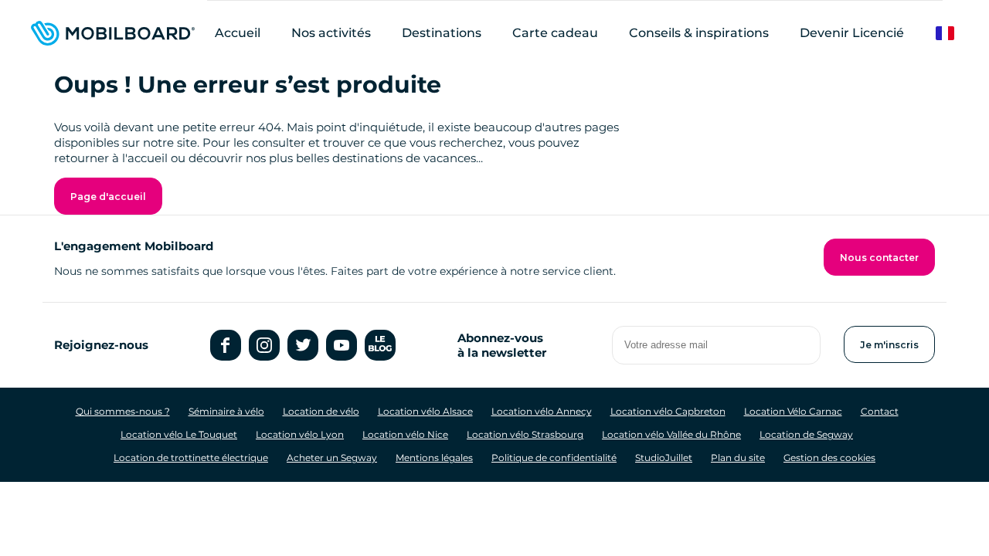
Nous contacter (879, 257)
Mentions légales (434, 457)
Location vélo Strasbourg (525, 434)
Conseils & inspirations (699, 32)
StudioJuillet (663, 457)
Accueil (237, 32)
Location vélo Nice (405, 434)
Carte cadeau (555, 32)
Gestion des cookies (829, 457)
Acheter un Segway (332, 457)
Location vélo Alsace (425, 411)
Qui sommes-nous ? (123, 411)
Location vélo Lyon (300, 434)
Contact (880, 411)
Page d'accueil (108, 196)
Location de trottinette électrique (191, 457)
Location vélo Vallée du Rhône (671, 434)
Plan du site (738, 457)
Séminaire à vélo (226, 411)
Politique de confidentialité (554, 457)
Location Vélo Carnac (793, 411)
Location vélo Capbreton (668, 411)
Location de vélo (321, 411)
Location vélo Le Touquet (179, 434)
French (956, 33)
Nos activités (331, 32)
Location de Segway (806, 434)
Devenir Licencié (852, 32)
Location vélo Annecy (541, 411)
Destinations (441, 32)
